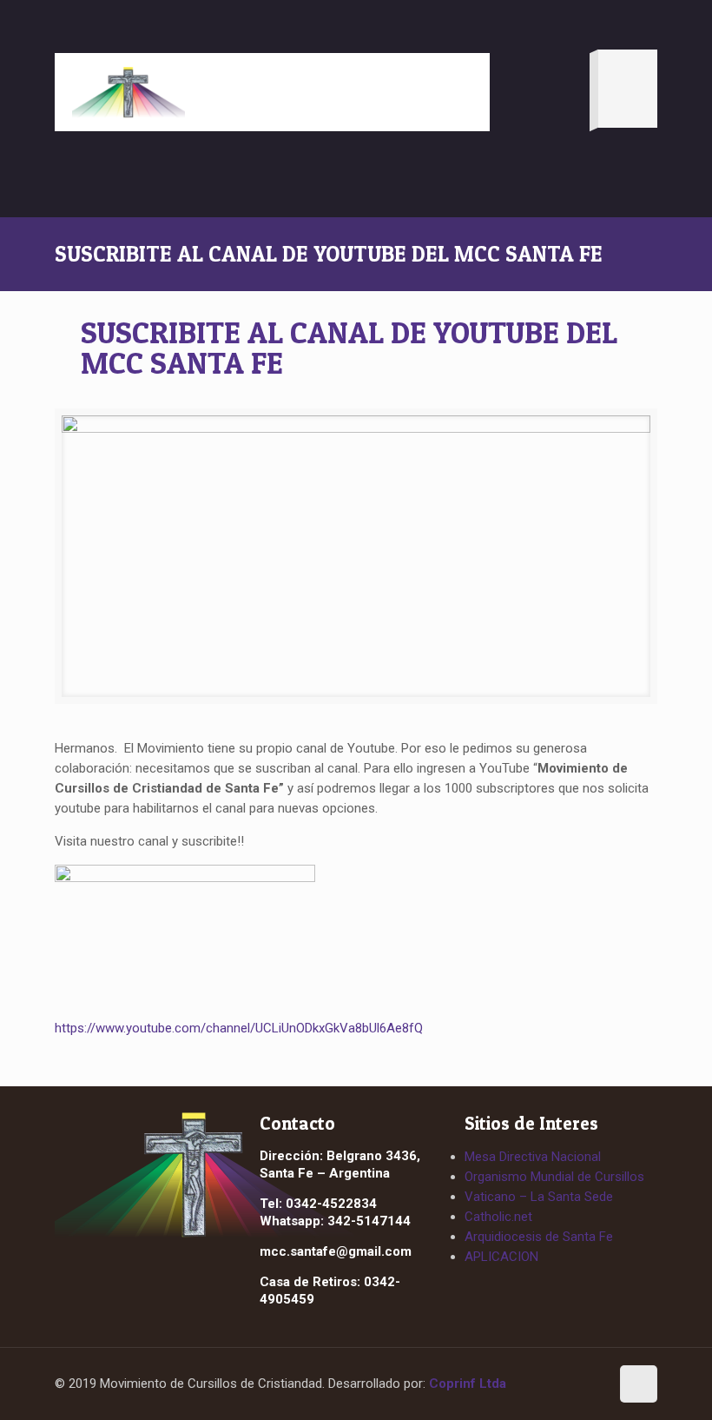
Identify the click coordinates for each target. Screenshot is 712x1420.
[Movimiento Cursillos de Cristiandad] (128, 92)
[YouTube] (589, 1385)
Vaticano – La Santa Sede (539, 1196)
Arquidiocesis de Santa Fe (539, 1236)
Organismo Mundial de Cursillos (554, 1176)
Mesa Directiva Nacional (533, 1157)
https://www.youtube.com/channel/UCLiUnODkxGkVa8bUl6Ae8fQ (239, 1028)
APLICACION (501, 1256)
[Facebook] (556, 1385)
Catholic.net (498, 1216)
